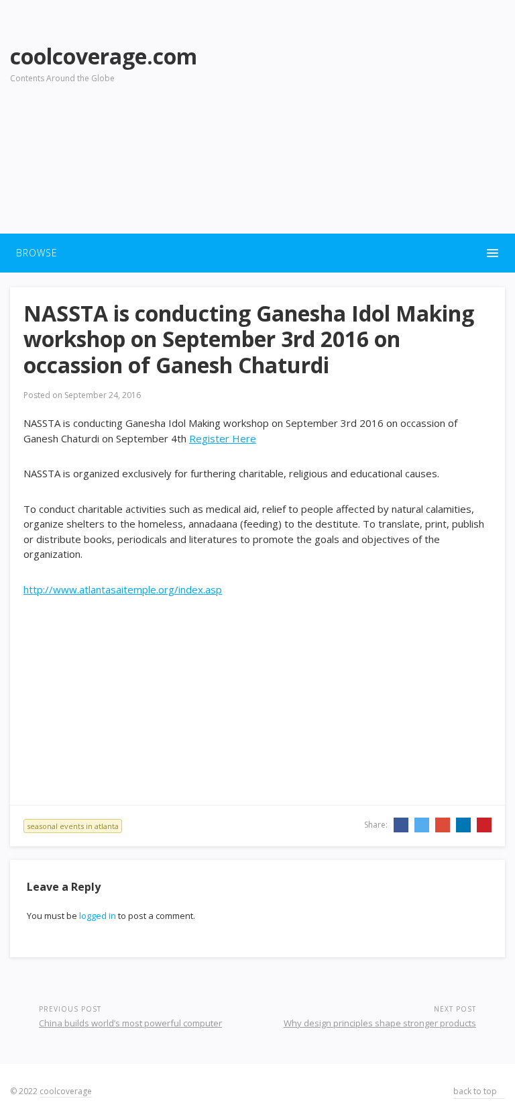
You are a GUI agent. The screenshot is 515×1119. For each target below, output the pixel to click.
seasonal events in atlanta (73, 826)
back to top (476, 1091)
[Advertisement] (369, 128)
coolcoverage (66, 1091)
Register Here (222, 438)
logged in (97, 916)
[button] (257, 253)
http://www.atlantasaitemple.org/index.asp (122, 589)
